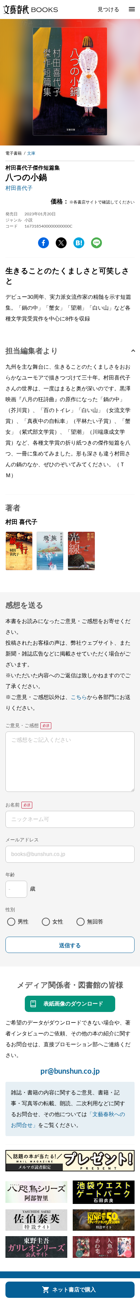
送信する (70, 945)
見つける (108, 9)
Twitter (61, 242)
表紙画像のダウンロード (73, 1004)
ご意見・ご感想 (22, 725)
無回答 (95, 921)
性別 (10, 910)
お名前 (12, 805)
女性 (57, 921)
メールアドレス (22, 840)
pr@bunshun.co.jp (70, 1071)
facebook (43, 242)
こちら (79, 697)
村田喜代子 (19, 188)
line (96, 242)
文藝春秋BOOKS (30, 9)
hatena (78, 242)
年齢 (10, 875)
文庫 (31, 153)
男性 (23, 921)
